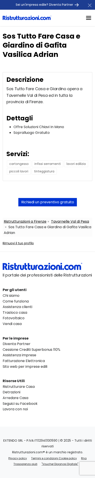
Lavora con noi (15, 409)
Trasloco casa (15, 312)
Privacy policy (17, 458)
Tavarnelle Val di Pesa (70, 221)
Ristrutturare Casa (19, 386)
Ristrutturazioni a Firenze (25, 221)
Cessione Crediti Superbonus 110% (31, 349)
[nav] (88, 17)
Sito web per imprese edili (25, 366)
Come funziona (16, 301)
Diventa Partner (16, 343)
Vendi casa (12, 323)
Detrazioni (11, 392)
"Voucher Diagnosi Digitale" (60, 464)
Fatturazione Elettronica (24, 360)
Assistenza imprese (19, 355)
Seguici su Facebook (20, 403)
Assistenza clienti (17, 306)
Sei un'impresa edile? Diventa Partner (45, 4)
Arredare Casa (15, 397)
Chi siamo (11, 295)
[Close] (89, 5)
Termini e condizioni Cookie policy (54, 458)
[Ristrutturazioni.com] (27, 17)
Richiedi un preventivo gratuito (47, 202)
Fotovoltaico (14, 318)
